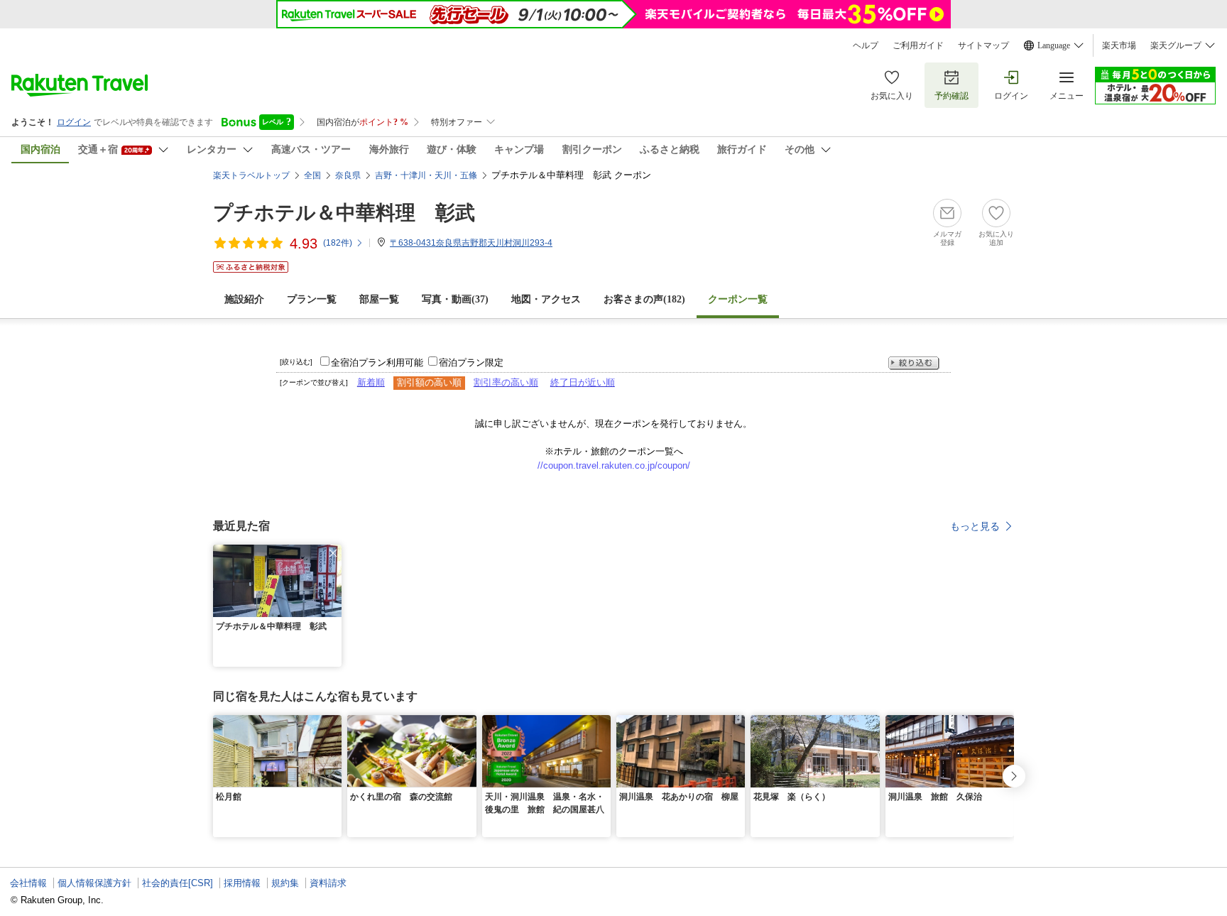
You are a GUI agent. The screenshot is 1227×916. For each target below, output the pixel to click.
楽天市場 (1119, 45)
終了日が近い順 (582, 382)
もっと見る (975, 526)
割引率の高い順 (506, 382)
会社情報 (28, 883)
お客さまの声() (644, 299)
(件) (337, 243)
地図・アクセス (546, 299)
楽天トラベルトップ (251, 175)
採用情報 (242, 883)
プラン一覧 (312, 299)
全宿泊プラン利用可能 (377, 362)
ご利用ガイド (918, 45)
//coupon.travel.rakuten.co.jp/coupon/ (614, 465)
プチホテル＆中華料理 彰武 (344, 213)
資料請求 (328, 883)
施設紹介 (244, 299)
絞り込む (913, 363)
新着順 (371, 382)
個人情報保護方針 (94, 883)
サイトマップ (983, 45)
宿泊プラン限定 (471, 362)
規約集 (285, 883)
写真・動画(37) (455, 299)
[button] (333, 553)
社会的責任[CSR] (177, 883)
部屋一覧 (379, 299)
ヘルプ (865, 45)
